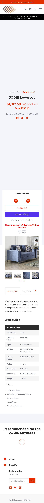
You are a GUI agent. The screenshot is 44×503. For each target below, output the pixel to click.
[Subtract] (16, 201)
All (18, 92)
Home (11, 92)
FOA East (33, 114)
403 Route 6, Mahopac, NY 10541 (22, 2)
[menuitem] (25, 9)
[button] (2, 2)
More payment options (22, 220)
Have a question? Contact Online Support (22, 226)
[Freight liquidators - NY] (9, 9)
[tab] (12, 291)
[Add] (28, 201)
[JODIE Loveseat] (8, 275)
